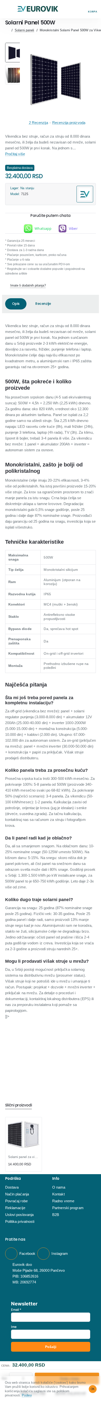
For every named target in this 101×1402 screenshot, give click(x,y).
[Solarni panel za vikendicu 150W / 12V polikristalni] (23, 1135)
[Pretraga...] (81, 9)
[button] (8, 9)
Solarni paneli (24, 30)
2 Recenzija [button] (38, 123)
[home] (7, 30)
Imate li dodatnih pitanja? (28, 285)
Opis (16, 303)
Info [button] (55, 1179)
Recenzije (43, 303)
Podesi (27, 1395)
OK (93, 1389)
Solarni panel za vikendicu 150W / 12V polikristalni (23, 1157)
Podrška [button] (13, 1179)
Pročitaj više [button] (15, 154)
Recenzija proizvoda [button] (68, 123)
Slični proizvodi (18, 1105)
